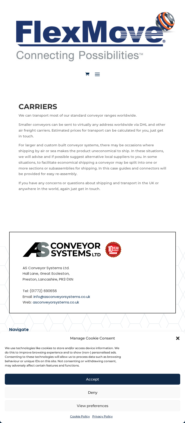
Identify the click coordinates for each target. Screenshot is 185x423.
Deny (92, 392)
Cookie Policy (80, 416)
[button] (177, 338)
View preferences (92, 405)
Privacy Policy (102, 416)
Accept (92, 379)
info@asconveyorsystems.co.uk (61, 296)
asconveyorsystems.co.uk (56, 302)
